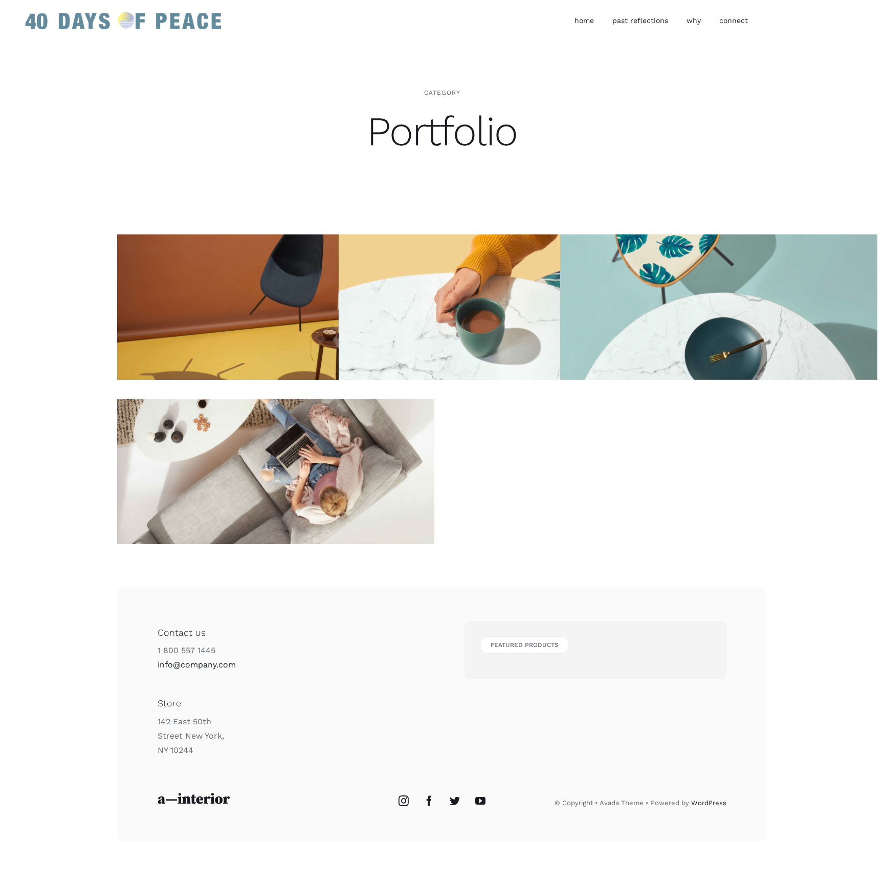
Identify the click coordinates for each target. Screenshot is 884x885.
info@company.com (197, 665)
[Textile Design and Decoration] (275, 471)
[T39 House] (718, 307)
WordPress (708, 803)
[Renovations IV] (497, 307)
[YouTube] (480, 801)
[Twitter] (455, 801)
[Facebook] (429, 801)
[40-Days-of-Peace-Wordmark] (122, 11)
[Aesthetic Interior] (275, 307)
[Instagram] (403, 801)
